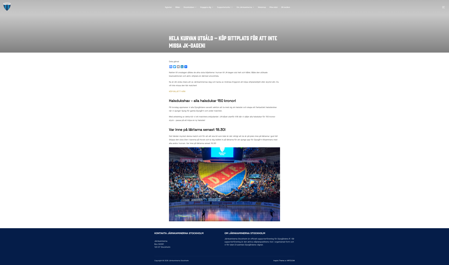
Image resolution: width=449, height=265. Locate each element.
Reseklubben (189, 7)
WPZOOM (291, 260)
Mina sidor (273, 7)
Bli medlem (285, 7)
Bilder (177, 7)
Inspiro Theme (278, 260)
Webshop (262, 7)
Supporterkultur (223, 7)
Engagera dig (205, 7)
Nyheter (168, 7)
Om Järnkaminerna (244, 7)
